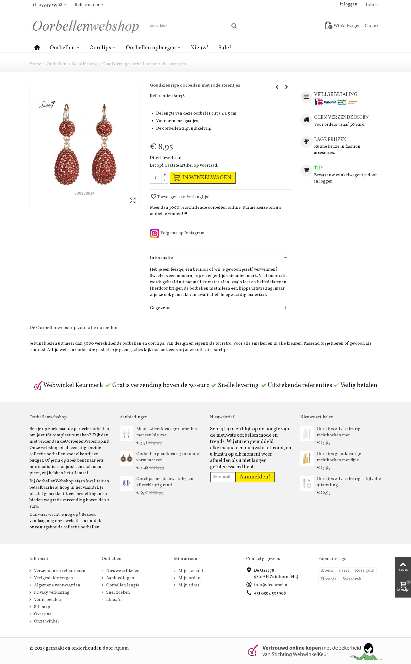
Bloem (326, 570)
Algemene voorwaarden (56, 585)
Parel (344, 570)
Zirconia (328, 579)
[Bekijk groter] (133, 201)
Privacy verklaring (51, 592)
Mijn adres (188, 585)
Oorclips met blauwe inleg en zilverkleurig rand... (164, 482)
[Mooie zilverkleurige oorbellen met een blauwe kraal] (126, 433)
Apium (121, 648)
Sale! (224, 48)
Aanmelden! (255, 477)
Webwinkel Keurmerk (73, 385)
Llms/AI (113, 600)
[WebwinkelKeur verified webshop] (311, 650)
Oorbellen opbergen (151, 48)
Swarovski (353, 579)
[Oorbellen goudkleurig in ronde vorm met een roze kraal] (126, 458)
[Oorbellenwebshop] (88, 26)
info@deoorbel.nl (271, 585)
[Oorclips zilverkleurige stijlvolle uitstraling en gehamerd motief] (307, 483)
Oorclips (100, 48)
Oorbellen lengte (122, 585)
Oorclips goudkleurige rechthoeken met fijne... (339, 457)
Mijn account (190, 571)
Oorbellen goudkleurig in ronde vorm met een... (167, 457)
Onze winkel (46, 621)
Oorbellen (62, 48)
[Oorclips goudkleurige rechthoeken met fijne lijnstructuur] (307, 458)
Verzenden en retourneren (59, 571)
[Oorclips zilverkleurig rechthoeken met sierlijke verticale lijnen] (307, 433)
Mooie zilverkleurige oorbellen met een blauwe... (166, 432)
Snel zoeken (117, 592)
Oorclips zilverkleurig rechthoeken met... (338, 432)
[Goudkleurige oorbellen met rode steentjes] (85, 146)
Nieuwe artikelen (122, 571)
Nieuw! (199, 48)
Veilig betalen (47, 600)
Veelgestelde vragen (53, 578)
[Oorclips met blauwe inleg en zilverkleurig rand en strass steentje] (126, 483)
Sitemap (41, 607)
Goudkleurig (84, 64)
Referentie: (160, 96)
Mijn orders (190, 578)
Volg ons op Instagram (182, 233)
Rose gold (365, 570)
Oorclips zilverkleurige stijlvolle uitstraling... (349, 482)
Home (35, 64)
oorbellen (99, 429)
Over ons (42, 614)
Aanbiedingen (119, 578)
